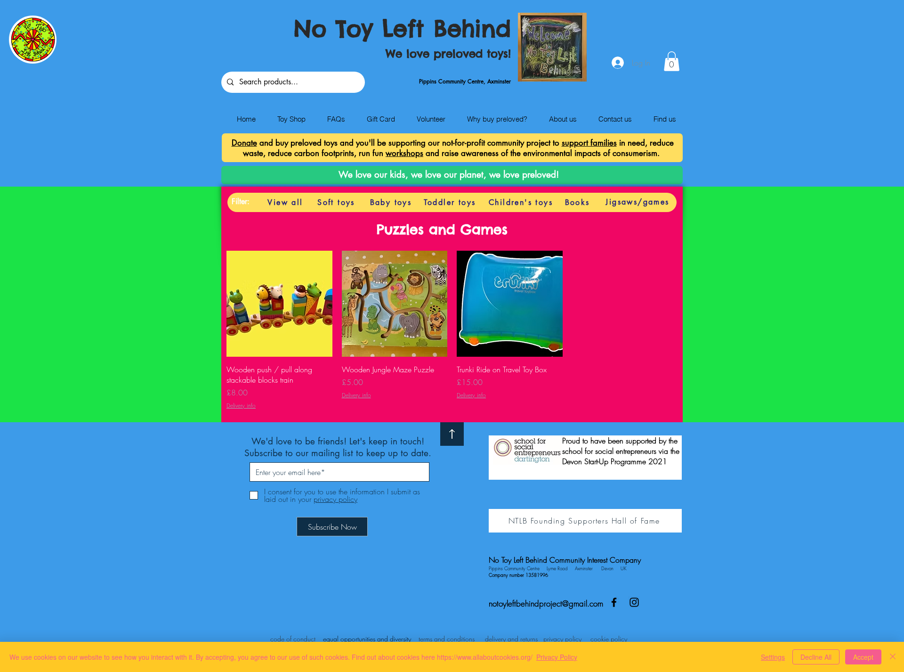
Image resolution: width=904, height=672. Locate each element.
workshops (404, 153)
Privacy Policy (556, 657)
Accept (863, 657)
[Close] (892, 656)
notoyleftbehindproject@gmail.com (546, 603)
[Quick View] (279, 304)
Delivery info (241, 406)
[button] (671, 61)
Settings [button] (773, 657)
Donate (244, 143)
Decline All (815, 657)
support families (589, 143)
